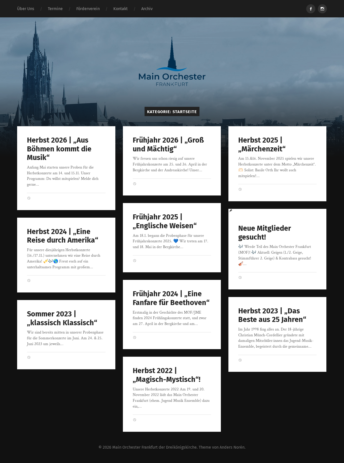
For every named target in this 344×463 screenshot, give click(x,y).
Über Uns (25, 8)
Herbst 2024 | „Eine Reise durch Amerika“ (62, 236)
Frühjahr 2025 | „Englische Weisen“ (165, 221)
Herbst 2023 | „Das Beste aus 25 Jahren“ (272, 315)
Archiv (147, 8)
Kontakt (120, 8)
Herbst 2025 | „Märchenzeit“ (262, 144)
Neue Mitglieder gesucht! (264, 233)
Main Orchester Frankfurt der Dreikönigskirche (154, 447)
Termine (55, 8)
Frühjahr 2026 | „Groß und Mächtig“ (168, 144)
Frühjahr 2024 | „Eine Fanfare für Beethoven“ (171, 298)
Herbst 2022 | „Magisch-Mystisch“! (166, 375)
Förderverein (88, 8)
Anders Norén (232, 447)
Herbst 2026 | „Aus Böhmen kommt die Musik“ (59, 149)
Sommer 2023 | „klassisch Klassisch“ (62, 318)
